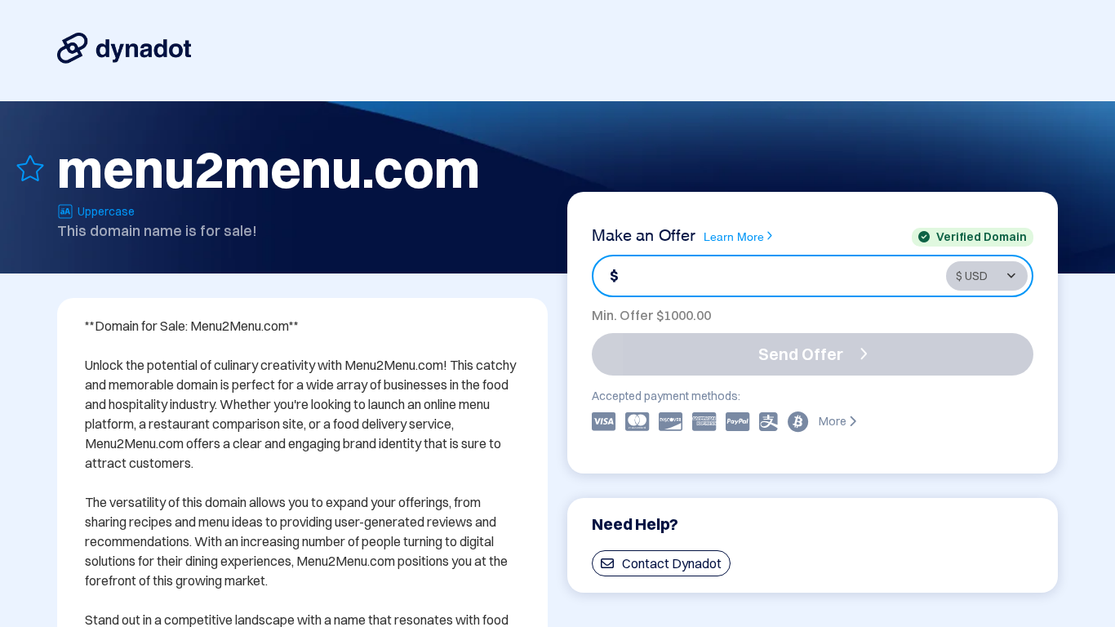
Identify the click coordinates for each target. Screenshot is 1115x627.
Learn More (734, 235)
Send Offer (800, 354)
